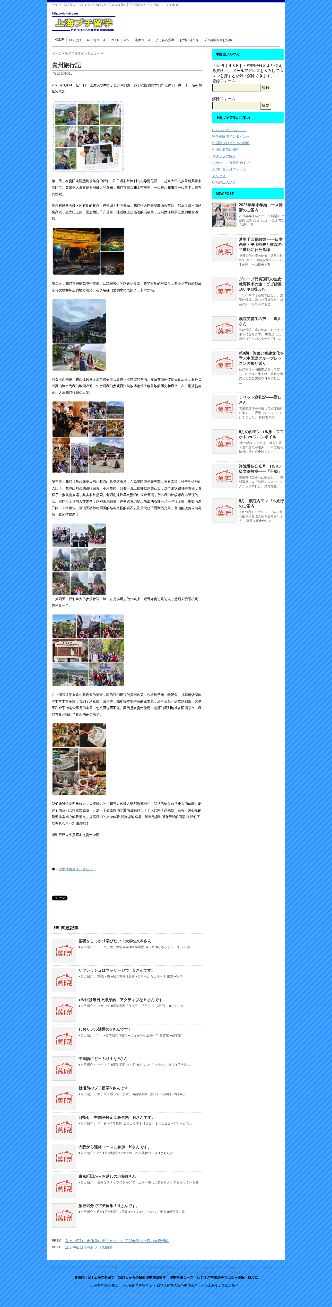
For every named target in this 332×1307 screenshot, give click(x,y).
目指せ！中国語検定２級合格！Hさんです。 (117, 1117)
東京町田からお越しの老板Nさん (107, 1176)
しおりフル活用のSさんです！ (105, 1029)
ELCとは (75, 40)
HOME (59, 40)
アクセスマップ (113, 1273)
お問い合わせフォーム (229, 169)
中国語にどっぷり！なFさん (103, 1059)
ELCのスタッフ (185, 1267)
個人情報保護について (212, 1273)
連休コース (142, 40)
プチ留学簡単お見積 (218, 40)
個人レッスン (120, 40)
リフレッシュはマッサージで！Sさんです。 (117, 970)
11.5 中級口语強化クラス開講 (89, 1247)
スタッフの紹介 (224, 156)
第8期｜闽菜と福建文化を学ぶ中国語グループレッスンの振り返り (261, 358)
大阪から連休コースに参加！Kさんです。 (115, 1147)
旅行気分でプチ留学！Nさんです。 (109, 1206)
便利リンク (242, 1273)
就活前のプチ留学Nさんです (103, 1088)
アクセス (219, 176)
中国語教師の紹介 (225, 149)
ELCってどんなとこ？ (229, 130)
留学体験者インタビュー (77, 869)
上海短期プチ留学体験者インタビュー (232, 1267)
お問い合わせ (189, 40)
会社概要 (162, 1273)
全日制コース (96, 40)
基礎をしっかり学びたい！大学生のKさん (115, 941)
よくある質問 (165, 40)
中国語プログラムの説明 (231, 143)
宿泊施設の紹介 (224, 182)
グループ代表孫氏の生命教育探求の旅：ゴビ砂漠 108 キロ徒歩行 (260, 284)
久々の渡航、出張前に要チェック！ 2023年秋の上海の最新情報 (117, 1241)
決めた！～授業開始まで (231, 163)
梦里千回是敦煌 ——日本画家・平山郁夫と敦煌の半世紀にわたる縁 (261, 244)
